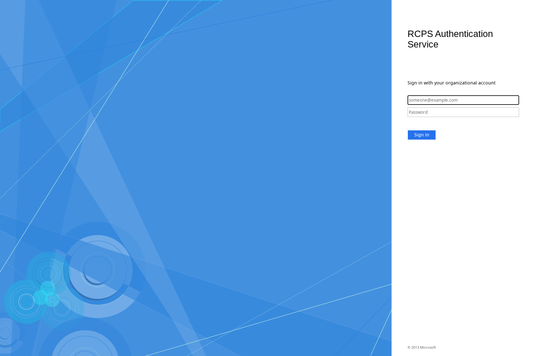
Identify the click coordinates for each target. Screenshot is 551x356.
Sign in (421, 135)
